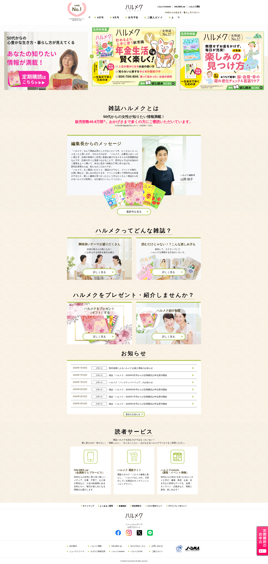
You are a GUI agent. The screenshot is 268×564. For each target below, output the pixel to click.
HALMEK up (179, 6)
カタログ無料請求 (97, 551)
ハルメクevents (164, 6)
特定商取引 (136, 506)
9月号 (116, 17)
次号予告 (133, 17)
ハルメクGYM (136, 551)
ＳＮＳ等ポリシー (154, 506)
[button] (92, 56)
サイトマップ (88, 506)
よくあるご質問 (106, 506)
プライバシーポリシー (177, 506)
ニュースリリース (76, 551)
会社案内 (73, 546)
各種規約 (122, 506)
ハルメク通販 (194, 6)
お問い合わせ (157, 546)
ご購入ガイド (155, 17)
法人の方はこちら (138, 546)
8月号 (100, 17)
